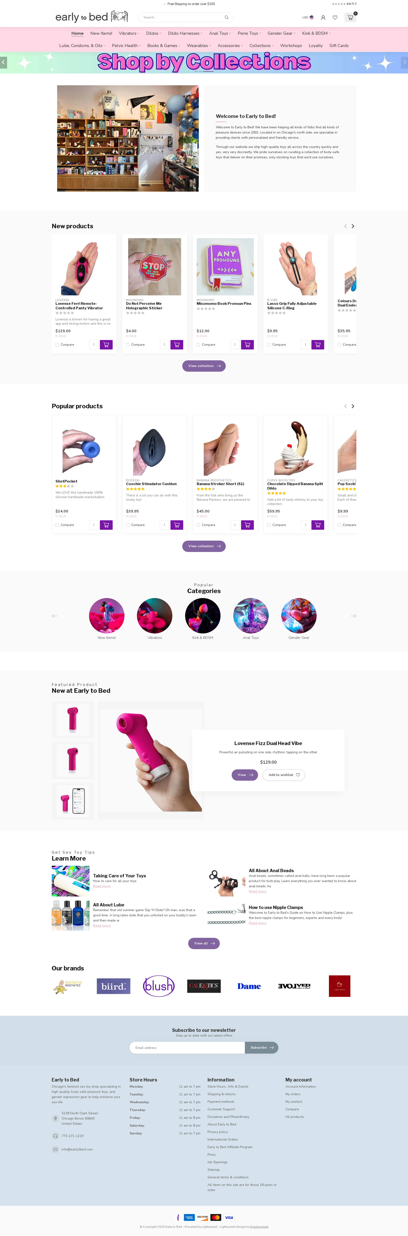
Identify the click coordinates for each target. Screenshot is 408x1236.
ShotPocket (66, 481)
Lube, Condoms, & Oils (80, 45)
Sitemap (214, 1169)
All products (294, 1117)
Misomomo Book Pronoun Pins (224, 303)
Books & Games (162, 45)
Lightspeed (209, 1227)
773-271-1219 (72, 1136)
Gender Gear (280, 33)
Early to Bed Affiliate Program (230, 1147)
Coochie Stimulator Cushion (151, 484)
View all (201, 943)
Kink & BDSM (315, 33)
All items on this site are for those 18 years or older (242, 1187)
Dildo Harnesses (184, 33)
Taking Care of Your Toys (119, 875)
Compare (67, 344)
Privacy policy (218, 1132)
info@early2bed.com (77, 1149)
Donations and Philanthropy (228, 1117)
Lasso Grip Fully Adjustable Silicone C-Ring (292, 305)
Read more (101, 886)
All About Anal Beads (271, 870)
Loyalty (316, 45)
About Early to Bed (222, 1124)
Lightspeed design (233, 1227)
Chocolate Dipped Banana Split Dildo (295, 486)
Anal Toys (218, 33)
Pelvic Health (125, 45)
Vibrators (127, 33)
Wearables (197, 45)
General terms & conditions (228, 1177)
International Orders (223, 1139)
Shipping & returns (222, 1094)
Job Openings (218, 1162)
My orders (292, 1094)
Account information (300, 1086)
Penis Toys (248, 33)
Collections (260, 45)
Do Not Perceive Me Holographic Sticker (144, 305)
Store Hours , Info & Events (228, 1086)
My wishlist (293, 1101)
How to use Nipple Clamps (276, 907)
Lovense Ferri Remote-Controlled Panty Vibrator (79, 305)
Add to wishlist (281, 775)
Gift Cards (339, 45)
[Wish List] (335, 17)
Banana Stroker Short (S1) (220, 484)
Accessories (229, 45)
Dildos (152, 33)
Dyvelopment (259, 1227)
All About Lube (108, 904)
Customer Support (221, 1109)
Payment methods (221, 1101)
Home (78, 33)
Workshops (291, 45)
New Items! (101, 33)
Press (212, 1154)
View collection (201, 366)
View (242, 775)
